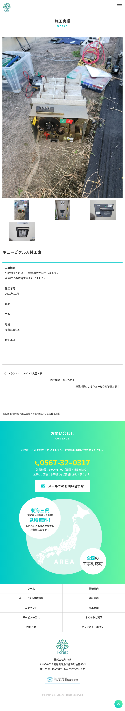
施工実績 (94, 607)
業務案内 (94, 588)
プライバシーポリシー (94, 627)
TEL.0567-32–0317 (51, 669)
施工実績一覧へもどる (62, 380)
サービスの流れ (31, 617)
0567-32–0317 (65, 462)
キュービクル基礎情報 (31, 598)
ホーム (31, 588)
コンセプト (31, 607)
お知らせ (31, 627)
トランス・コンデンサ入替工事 (25, 373)
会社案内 (94, 598)
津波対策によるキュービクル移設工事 (96, 386)
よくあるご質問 (93, 617)
